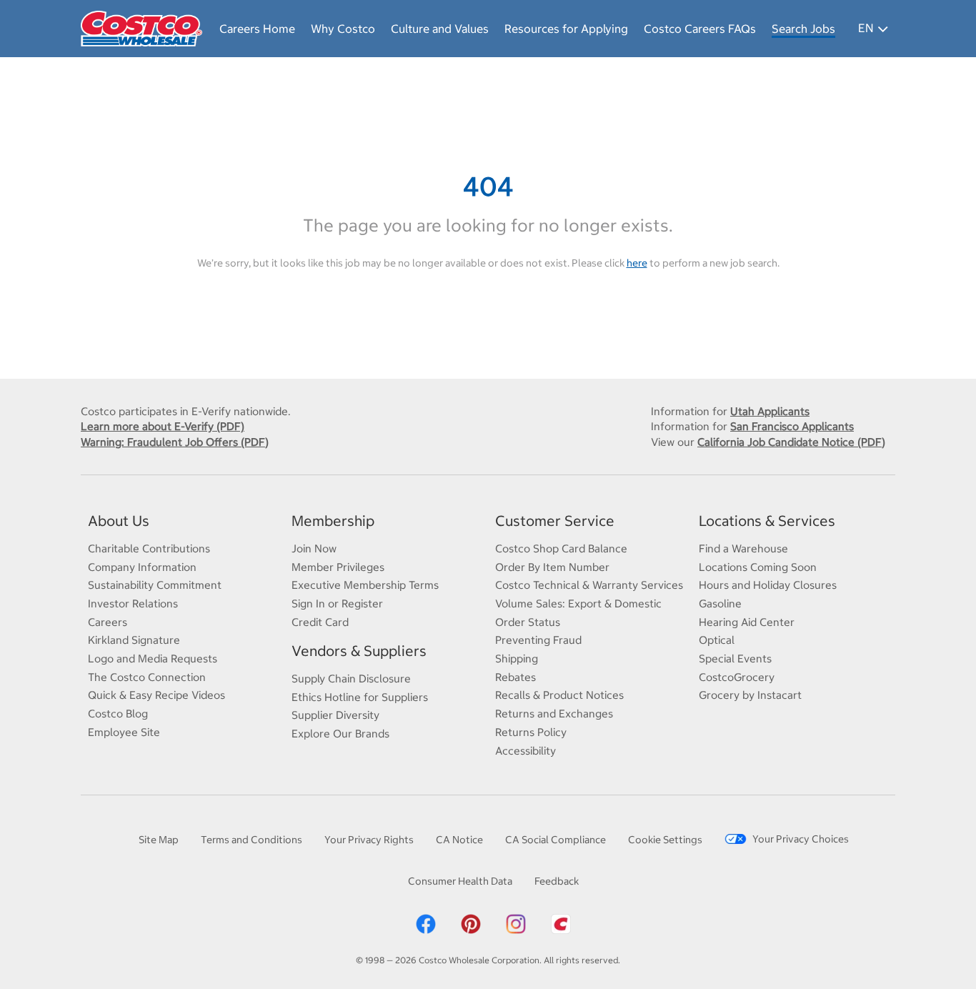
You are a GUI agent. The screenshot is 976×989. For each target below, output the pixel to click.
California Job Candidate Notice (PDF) (791, 442)
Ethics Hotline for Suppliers (360, 697)
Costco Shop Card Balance (561, 548)
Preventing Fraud (538, 640)
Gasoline (720, 603)
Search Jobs (803, 28)
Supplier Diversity (335, 715)
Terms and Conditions (251, 839)
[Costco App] (560, 923)
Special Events (735, 658)
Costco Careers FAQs (700, 28)
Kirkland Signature (134, 640)
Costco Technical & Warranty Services (589, 585)
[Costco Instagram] (515, 923)
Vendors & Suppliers (359, 651)
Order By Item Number (552, 567)
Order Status (527, 622)
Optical (717, 640)
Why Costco (343, 28)
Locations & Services (767, 521)
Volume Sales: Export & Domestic (578, 603)
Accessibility (525, 750)
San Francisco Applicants (792, 426)
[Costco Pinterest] (470, 923)
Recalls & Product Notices (559, 695)
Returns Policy (531, 732)
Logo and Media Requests (152, 658)
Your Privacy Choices (800, 839)
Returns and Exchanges (554, 713)
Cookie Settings (665, 839)
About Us (118, 521)
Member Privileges (338, 567)
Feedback (556, 881)
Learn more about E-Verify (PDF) (162, 426)
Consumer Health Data (460, 881)
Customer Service (554, 521)
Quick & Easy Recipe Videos (156, 695)
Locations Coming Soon (758, 567)
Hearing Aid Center (747, 622)
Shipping (516, 658)
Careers (107, 622)
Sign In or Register (337, 603)
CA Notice (459, 839)
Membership (333, 521)
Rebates (515, 677)
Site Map (159, 839)
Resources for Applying (566, 28)
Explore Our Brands (340, 733)
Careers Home (257, 28)
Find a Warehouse (743, 548)
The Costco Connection (147, 677)
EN (865, 28)
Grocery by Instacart (750, 695)
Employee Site (124, 732)
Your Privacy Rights (369, 839)
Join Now (314, 548)
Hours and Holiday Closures (768, 585)
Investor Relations (133, 603)
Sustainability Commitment (154, 585)
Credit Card (320, 622)
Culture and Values (440, 28)
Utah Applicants (770, 411)
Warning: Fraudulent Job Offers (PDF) (175, 442)
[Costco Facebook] (425, 923)
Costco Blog (118, 713)
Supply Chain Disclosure (351, 678)
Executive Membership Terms (365, 585)
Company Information (142, 567)
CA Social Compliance (555, 839)
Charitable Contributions (149, 548)
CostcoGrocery (737, 677)
